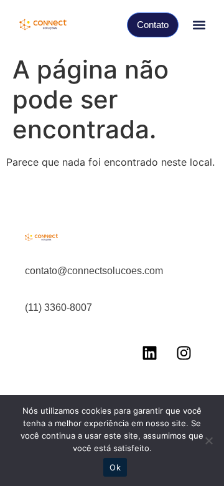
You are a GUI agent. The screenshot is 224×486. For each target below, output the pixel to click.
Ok (115, 467)
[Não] (208, 440)
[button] (199, 25)
